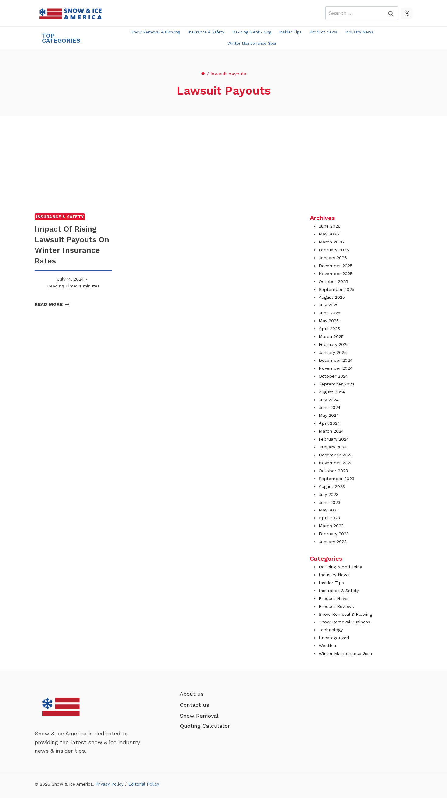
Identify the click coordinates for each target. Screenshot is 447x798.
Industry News (359, 32)
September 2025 (336, 289)
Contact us (194, 705)
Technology (331, 629)
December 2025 (335, 265)
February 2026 (334, 249)
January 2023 (333, 541)
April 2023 (329, 517)
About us (192, 694)
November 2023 (335, 462)
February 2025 (334, 344)
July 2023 (328, 494)
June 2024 (329, 407)
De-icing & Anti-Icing (251, 32)
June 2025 (329, 312)
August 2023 (332, 486)
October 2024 (333, 376)
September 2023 (336, 478)
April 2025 (329, 328)
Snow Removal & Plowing (155, 32)
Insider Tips (290, 32)
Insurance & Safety (206, 32)
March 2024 (331, 431)
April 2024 (329, 423)
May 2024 (329, 415)
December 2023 (335, 454)
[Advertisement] (223, 164)
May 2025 (329, 320)
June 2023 (329, 502)
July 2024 (328, 399)
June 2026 (330, 226)
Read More (52, 304)
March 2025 (331, 336)
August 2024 (332, 391)
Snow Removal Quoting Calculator (205, 721)
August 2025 (332, 297)
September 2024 (336, 384)
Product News (323, 32)
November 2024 (335, 368)
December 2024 (335, 360)
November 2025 (335, 273)
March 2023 (331, 525)
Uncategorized (334, 637)
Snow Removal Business (344, 621)
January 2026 (333, 257)
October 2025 (333, 281)
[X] (406, 13)
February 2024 (334, 439)
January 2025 (333, 352)
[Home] (203, 74)
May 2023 (329, 509)
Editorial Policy (143, 784)
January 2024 (333, 446)
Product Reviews (336, 606)
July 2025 (328, 304)
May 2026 (329, 234)
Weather (328, 645)
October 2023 (333, 470)
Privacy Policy (109, 784)
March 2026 (331, 241)
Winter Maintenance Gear (252, 43)
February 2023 (334, 533)
